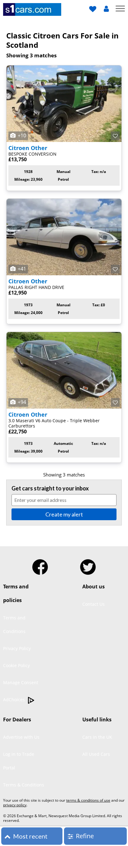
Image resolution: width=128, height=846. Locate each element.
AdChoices (14, 699)
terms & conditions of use (88, 800)
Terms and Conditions (14, 624)
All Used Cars (96, 754)
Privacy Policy (17, 648)
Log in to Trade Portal (18, 761)
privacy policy (14, 805)
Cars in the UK (97, 737)
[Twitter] (88, 565)
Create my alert (64, 514)
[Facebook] (40, 565)
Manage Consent (20, 682)
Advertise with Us (21, 737)
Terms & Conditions (23, 785)
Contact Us (93, 604)
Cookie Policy (16, 665)
